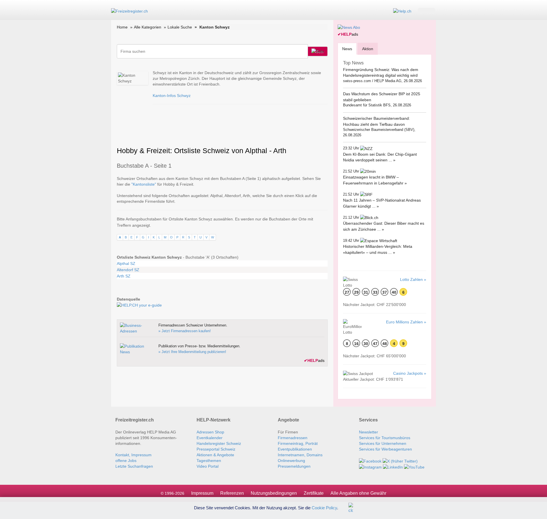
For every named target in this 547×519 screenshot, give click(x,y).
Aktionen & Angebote (215, 455)
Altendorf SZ (128, 269)
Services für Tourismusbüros (384, 437)
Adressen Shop (210, 432)
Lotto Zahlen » (413, 279)
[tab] (347, 48)
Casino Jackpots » (409, 373)
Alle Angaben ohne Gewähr (358, 493)
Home (122, 27)
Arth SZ (123, 276)
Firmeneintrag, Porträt (298, 443)
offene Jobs (125, 460)
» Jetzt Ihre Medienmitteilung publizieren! (192, 352)
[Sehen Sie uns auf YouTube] (414, 467)
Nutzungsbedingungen (274, 493)
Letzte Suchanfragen (134, 466)
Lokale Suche (180, 27)
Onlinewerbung (291, 460)
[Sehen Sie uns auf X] (400, 460)
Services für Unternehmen (382, 443)
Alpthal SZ (126, 263)
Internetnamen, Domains (300, 455)
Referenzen (232, 493)
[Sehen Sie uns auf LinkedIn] (393, 467)
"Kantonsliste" (143, 184)
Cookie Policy (324, 507)
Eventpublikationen (295, 449)
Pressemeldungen (294, 466)
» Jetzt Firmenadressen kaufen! (184, 331)
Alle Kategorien (147, 27)
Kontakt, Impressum (133, 455)
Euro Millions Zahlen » (406, 322)
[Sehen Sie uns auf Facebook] (370, 460)
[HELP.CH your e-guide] (402, 11)
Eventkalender (210, 437)
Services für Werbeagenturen (385, 449)
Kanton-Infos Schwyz (172, 95)
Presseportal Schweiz (216, 449)
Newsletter (368, 432)
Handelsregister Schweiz (219, 443)
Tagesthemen (209, 460)
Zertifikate (314, 493)
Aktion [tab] (367, 48)
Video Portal (208, 466)
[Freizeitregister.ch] (129, 11)
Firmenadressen (292, 437)
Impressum (202, 493)
